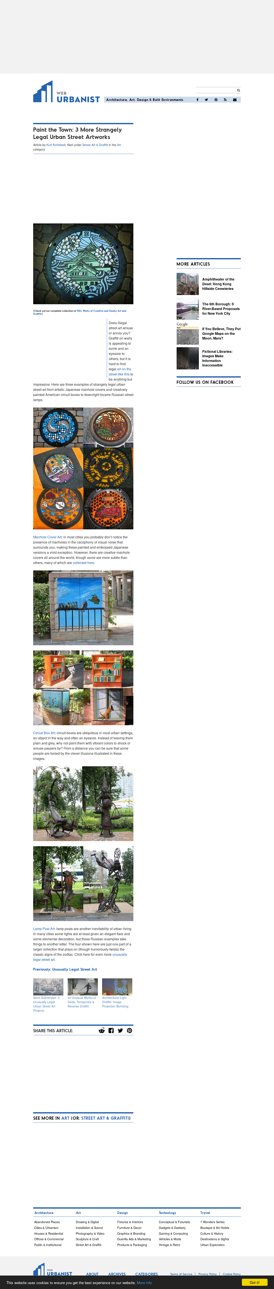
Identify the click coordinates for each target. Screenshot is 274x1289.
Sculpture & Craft (87, 1239)
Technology (167, 1213)
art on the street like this (120, 371)
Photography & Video (90, 1233)
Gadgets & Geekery (172, 1228)
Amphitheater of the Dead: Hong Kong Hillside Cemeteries (218, 284)
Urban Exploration (212, 1245)
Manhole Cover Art (47, 536)
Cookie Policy (232, 1274)
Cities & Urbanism (46, 1228)
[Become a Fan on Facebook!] (197, 99)
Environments (172, 99)
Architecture (116, 99)
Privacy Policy (207, 1274)
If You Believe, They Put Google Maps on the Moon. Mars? (221, 333)
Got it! (255, 1282)
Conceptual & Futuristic (174, 1222)
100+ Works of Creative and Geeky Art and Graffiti (79, 312)
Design (142, 99)
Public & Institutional (47, 1245)
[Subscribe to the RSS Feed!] (225, 99)
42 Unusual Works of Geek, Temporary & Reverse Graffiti (82, 1001)
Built (156, 99)
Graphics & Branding (131, 1233)
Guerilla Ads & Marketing (134, 1239)
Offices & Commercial (49, 1239)
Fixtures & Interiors (130, 1222)
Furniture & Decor (129, 1228)
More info (144, 1282)
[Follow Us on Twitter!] (206, 99)
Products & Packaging (132, 1245)
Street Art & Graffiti (95, 145)
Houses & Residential (48, 1233)
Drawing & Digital (87, 1222)
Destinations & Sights (214, 1239)
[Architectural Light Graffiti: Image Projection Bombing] (117, 987)
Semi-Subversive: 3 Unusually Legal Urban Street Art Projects (46, 1004)
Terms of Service (181, 1274)
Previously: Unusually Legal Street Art (65, 969)
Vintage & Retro (169, 1245)
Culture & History (211, 1233)
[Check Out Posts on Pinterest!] (216, 99)
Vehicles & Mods (170, 1239)
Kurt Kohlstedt (56, 145)
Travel (205, 1213)
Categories (146, 1274)
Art (132, 99)
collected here (83, 562)
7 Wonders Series (212, 1222)
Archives (117, 1274)
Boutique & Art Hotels (214, 1228)
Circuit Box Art (44, 732)
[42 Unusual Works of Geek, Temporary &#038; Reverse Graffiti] (83, 987)
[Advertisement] (137, 37)
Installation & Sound (89, 1228)
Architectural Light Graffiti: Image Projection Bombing (115, 1001)
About (92, 1274)
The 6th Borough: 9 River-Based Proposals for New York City (221, 308)
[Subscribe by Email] (235, 99)
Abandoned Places (47, 1222)
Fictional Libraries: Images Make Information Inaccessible (217, 358)
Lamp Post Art (44, 928)
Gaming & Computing (173, 1233)
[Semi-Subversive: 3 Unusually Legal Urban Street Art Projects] (48, 987)
